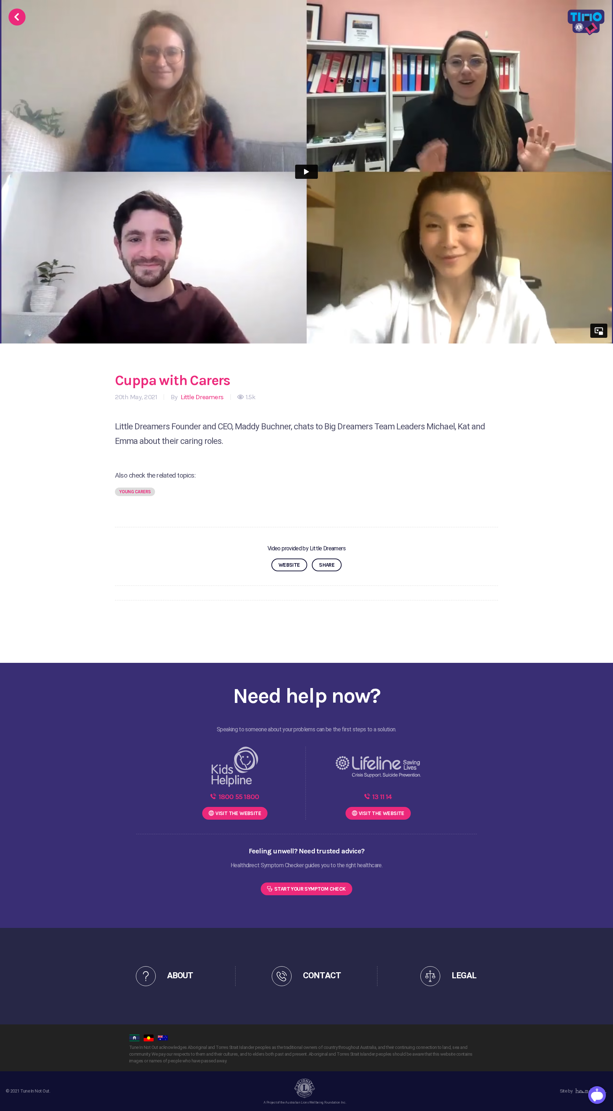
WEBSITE (289, 565)
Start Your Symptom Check (310, 889)
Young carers (135, 491)
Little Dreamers (201, 397)
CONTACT (322, 975)
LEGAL (464, 975)
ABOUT (180, 975)
